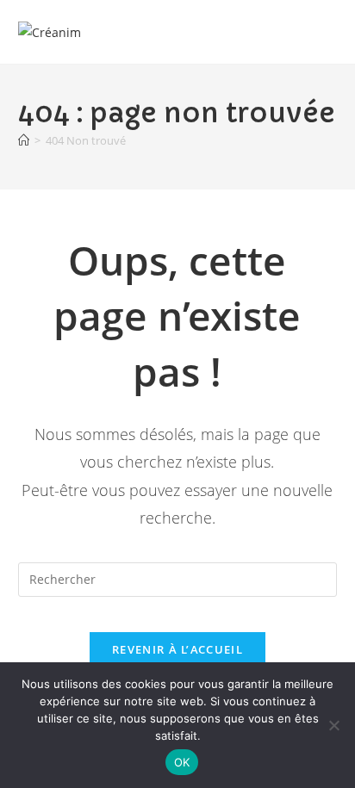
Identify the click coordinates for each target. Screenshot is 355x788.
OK (182, 762)
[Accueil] (23, 140)
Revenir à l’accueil (177, 649)
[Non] (333, 725)
